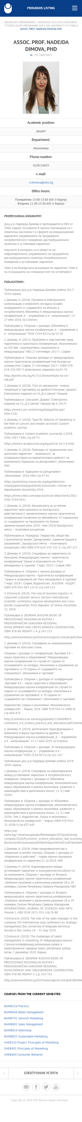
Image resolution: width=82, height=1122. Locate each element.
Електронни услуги (41, 1073)
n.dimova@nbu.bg (41, 183)
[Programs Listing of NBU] (8, 8)
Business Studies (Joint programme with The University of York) (41, 24)
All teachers (43, 55)
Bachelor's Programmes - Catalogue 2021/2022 (34, 22)
